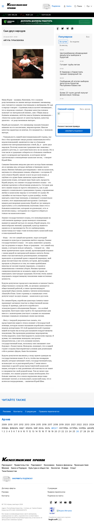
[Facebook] (58, 28)
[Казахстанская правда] (17, 6)
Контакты (17, 411)
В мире (65, 468)
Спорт (73, 468)
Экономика (49, 465)
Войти (69, 6)
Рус (88, 6)
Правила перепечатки (49, 411)
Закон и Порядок (19, 468)
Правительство (21, 465)
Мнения (5, 468)
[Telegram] (67, 28)
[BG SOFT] (59, 518)
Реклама (7, 411)
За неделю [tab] (74, 42)
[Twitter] (62, 28)
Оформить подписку (74, 131)
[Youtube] (65, 502)
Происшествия (81, 465)
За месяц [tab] (63, 45)
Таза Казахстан (9, 471)
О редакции (30, 411)
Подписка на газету (55, 496)
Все (87, 37)
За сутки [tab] (63, 42)
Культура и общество (39, 468)
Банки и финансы (64, 465)
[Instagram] (70, 502)
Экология (55, 468)
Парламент (36, 465)
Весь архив (85, 109)
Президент (7, 465)
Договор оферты (8, 488)
